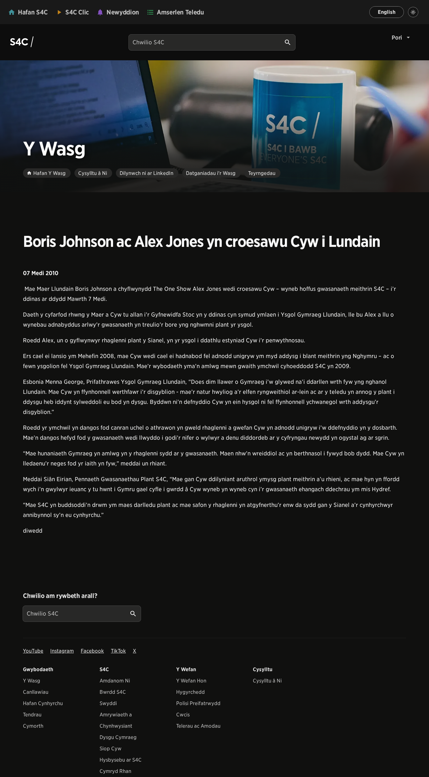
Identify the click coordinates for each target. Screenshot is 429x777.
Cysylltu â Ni (267, 681)
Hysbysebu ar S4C (121, 760)
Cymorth (33, 726)
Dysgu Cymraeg (118, 737)
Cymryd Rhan (115, 771)
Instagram (62, 651)
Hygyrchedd (190, 692)
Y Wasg (31, 681)
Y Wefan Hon (191, 681)
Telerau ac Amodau (198, 726)
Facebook (92, 651)
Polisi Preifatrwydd (198, 703)
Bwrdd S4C (113, 692)
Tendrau (32, 715)
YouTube (33, 651)
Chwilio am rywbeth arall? (60, 596)
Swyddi (108, 703)
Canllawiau (35, 692)
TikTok (118, 651)
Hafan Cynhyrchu (43, 703)
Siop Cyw (111, 749)
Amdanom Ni (115, 681)
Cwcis (183, 715)
